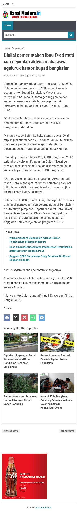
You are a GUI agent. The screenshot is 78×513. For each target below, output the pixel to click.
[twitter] (16, 317)
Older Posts (67, 431)
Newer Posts (11, 431)
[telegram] (42, 317)
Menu (8, 25)
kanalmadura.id (43, 507)
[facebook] (7, 317)
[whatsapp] (33, 317)
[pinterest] (24, 317)
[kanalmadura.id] (22, 14)
